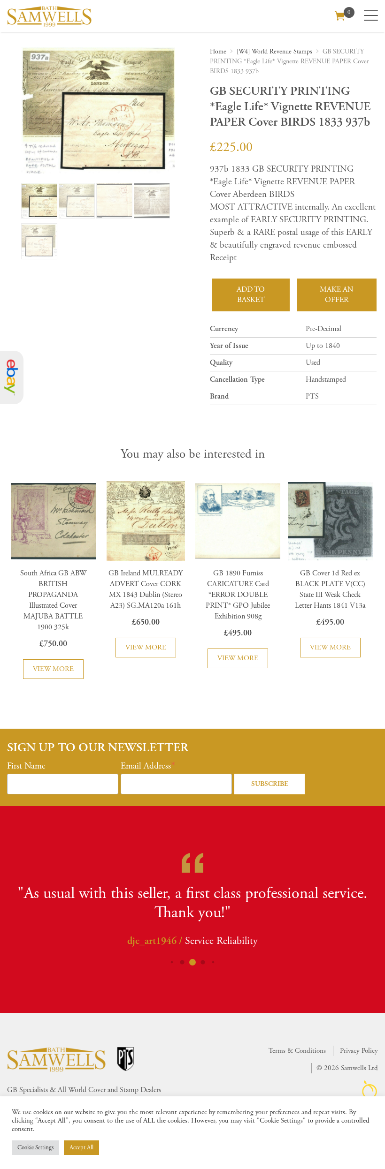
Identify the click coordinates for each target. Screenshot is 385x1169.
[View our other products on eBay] (11, 378)
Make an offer (337, 295)
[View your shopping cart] (340, 15)
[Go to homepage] (49, 16)
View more (53, 668)
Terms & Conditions (297, 1050)
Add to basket (251, 295)
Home (218, 51)
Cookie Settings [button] (35, 1148)
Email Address (146, 766)
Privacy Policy (359, 1050)
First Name (26, 766)
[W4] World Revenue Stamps (274, 51)
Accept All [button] (81, 1148)
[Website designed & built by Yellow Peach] (370, 1089)
